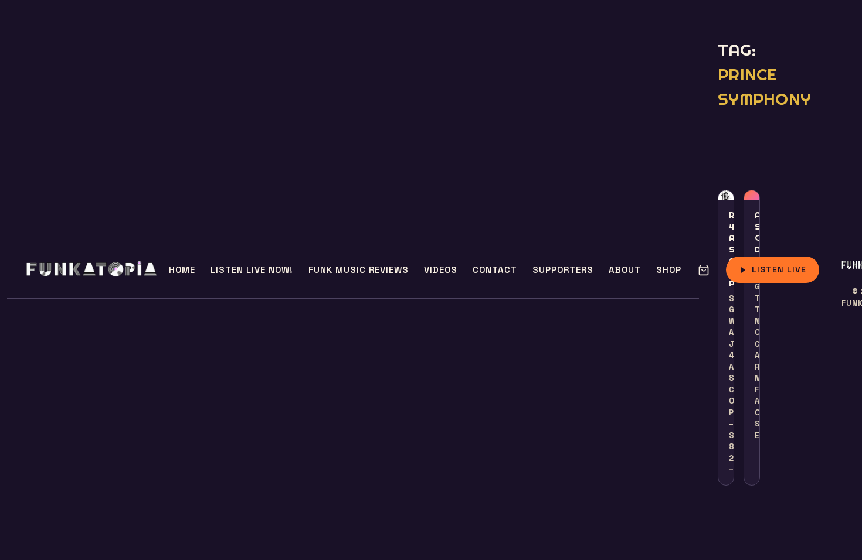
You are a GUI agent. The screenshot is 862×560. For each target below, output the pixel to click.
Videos (440, 269)
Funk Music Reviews (358, 269)
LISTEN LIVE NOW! (252, 269)
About (625, 269)
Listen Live (779, 269)
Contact (495, 269)
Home (182, 269)
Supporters (562, 269)
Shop (668, 269)
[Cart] (704, 270)
